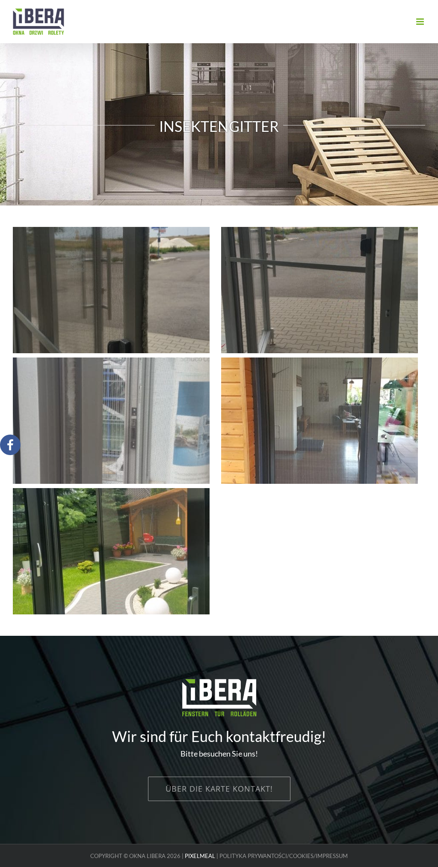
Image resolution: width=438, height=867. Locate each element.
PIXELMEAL (200, 855)
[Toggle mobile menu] (420, 21)
